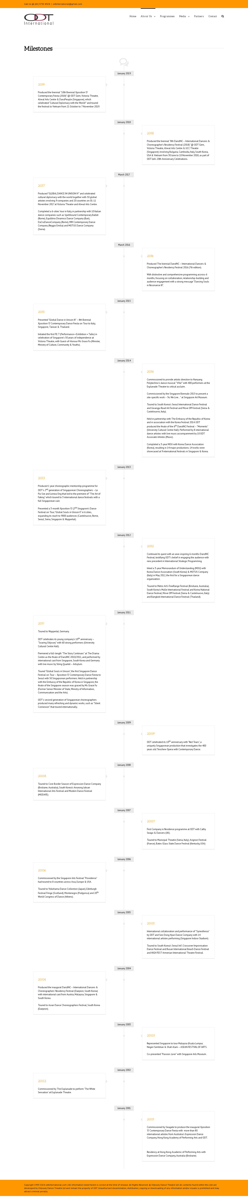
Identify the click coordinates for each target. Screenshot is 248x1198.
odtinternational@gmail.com (67, 4)
